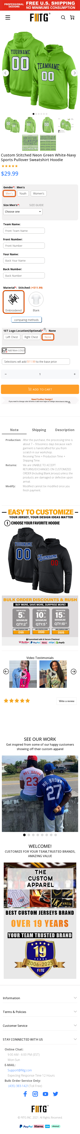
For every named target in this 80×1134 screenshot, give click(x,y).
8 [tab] (55, 835)
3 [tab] (39, 114)
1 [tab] (33, 114)
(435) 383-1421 (18, 1086)
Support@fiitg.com (20, 1070)
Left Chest (12, 337)
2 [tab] (36, 114)
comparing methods (26, 320)
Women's (38, 193)
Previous (5, 72)
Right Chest (31, 337)
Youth (23, 193)
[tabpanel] (40, 71)
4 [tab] (41, 114)
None (48, 337)
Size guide (36, 205)
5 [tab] (44, 114)
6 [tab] (46, 114)
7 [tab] (51, 835)
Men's (9, 193)
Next (74, 72)
